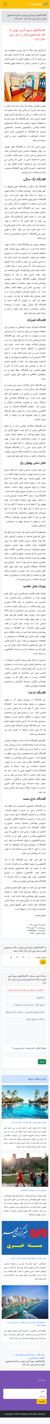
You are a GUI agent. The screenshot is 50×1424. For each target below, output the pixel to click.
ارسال (42, 1061)
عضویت (41, 1401)
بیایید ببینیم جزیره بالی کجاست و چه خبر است (28, 1122)
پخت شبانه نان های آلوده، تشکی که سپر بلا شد (28, 1258)
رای (43, 962)
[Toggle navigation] (5, 4)
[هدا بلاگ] (38, 4)
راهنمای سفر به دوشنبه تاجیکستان (33, 1190)
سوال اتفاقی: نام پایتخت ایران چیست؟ (29, 1048)
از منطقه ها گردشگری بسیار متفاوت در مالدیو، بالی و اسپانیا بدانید (26, 1324)
